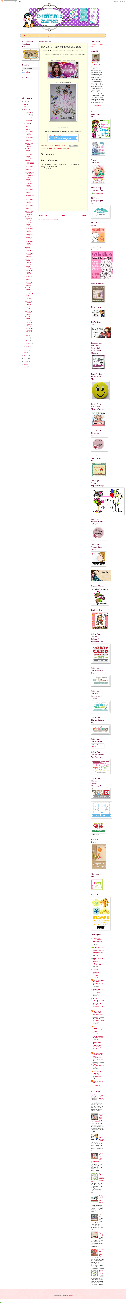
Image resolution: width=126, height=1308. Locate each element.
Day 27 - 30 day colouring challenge (29, 150)
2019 (25, 107)
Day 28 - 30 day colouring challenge (29, 144)
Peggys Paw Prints (98, 1064)
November (28, 115)
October (28, 118)
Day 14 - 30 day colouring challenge (29, 230)
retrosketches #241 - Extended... (98, 1030)
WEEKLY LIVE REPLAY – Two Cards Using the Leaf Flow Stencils (98, 951)
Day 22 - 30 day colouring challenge (29, 179)
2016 (25, 353)
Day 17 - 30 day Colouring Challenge (29, 212)
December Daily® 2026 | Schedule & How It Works (97, 941)
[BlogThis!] (71, 146)
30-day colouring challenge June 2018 (54, 148)
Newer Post (43, 215)
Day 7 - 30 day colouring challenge (29, 283)
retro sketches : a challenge (97, 1027)
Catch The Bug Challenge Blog (97, 1012)
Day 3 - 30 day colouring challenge (29, 318)
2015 (25, 355)
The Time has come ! (98, 1014)
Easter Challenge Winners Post (97, 1047)
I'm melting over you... (101, 1233)
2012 (25, 364)
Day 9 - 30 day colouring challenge (29, 272)
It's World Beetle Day (29, 196)
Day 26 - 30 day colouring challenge (29, 156)
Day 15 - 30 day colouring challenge (29, 224)
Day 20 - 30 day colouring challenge (29, 191)
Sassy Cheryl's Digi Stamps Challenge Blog (98, 1054)
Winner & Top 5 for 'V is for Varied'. (98, 1021)
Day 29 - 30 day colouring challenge (29, 138)
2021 (25, 101)
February (28, 343)
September (28, 120)
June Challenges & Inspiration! (97, 993)
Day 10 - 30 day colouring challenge (29, 266)
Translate (28, 72)
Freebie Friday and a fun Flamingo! (101, 1098)
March (27, 341)
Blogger (71, 1295)
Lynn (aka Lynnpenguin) (97, 63)
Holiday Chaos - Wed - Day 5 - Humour (101, 1199)
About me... (36, 35)
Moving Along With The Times (98, 981)
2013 (25, 361)
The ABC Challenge (98, 1019)
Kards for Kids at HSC (98, 1081)
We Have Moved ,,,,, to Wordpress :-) (98, 1075)
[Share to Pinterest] (77, 146)
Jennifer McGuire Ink (98, 959)
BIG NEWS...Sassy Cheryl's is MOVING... (98, 1058)
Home (26, 35)
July (27, 126)
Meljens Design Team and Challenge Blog (97, 1043)
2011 (25, 367)
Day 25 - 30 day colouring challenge (29, 167)
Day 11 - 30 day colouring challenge (29, 260)
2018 (25, 110)
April (27, 338)
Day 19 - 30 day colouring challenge (29, 201)
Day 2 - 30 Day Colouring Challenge (29, 324)
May (27, 335)
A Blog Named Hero (98, 1036)
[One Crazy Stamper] (97, 193)
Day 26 (67, 148)
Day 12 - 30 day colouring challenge (29, 254)
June (27, 129)
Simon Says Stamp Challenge (98, 1072)
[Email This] (70, 146)
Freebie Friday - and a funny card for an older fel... (29, 236)
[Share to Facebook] (75, 146)
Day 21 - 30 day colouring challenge (29, 185)
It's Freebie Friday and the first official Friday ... (30, 173)
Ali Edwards (96, 938)
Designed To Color (98, 1086)
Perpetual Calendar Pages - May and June (29, 162)
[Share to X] (73, 146)
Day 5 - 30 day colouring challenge (29, 302)
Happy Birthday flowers (29, 307)
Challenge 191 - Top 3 (98, 984)
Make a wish (100, 1215)
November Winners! (98, 1037)
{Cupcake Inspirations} (96, 970)
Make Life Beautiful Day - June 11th (29, 248)
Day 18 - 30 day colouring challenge (29, 206)
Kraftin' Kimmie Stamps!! (97, 990)
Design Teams (50, 35)
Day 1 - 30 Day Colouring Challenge (29, 330)
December (28, 112)
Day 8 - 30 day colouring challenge (29, 277)
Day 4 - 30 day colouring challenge (29, 312)
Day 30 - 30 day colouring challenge (29, 133)
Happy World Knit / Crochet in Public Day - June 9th (30, 296)
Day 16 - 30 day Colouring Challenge (29, 218)
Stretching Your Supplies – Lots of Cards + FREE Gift (97, 963)
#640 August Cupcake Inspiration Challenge (98, 973)
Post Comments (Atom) (52, 219)
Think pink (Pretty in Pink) (98, 1066)
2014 (25, 358)
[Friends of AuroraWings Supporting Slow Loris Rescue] (102, 279)
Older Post (83, 215)
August (28, 123)
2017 (25, 350)
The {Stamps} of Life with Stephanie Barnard (98, 1000)
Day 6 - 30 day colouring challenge (29, 289)
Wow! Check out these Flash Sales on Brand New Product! (98, 1004)
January (28, 346)
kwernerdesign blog (98, 947)
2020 (25, 104)
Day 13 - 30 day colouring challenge (29, 243)
